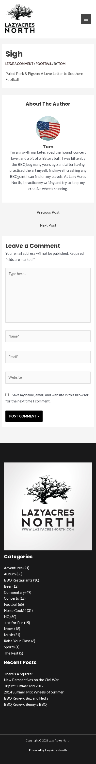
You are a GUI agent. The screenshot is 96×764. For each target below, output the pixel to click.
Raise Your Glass (17, 641)
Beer (8, 586)
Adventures (13, 568)
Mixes (9, 629)
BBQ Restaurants (18, 580)
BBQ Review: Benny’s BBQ (25, 704)
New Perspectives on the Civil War (31, 680)
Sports (9, 647)
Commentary (14, 592)
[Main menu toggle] (86, 19)
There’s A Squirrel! (18, 674)
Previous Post (48, 212)
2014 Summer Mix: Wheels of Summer (34, 692)
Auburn (10, 574)
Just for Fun (13, 623)
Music (9, 635)
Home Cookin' (15, 610)
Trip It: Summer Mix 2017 (24, 686)
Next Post (48, 225)
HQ (7, 617)
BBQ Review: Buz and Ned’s (26, 698)
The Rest (11, 653)
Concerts (11, 598)
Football (44, 64)
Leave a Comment (19, 64)
